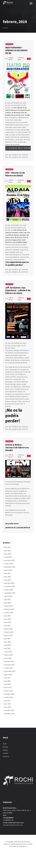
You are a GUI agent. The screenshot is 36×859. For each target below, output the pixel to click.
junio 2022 (7, 551)
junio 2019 (7, 619)
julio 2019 (7, 616)
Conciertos (9, 44)
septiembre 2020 (9, 593)
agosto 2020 (8, 596)
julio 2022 (7, 547)
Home (5, 744)
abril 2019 (7, 626)
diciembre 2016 (9, 694)
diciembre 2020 (9, 583)
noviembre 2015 (9, 714)
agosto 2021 (8, 570)
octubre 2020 (8, 590)
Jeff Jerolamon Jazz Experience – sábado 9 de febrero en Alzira (17, 290)
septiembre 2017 (9, 671)
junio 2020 (7, 603)
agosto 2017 (8, 674)
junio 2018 (7, 642)
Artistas (5, 747)
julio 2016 (7, 701)
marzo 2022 (8, 557)
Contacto (6, 756)
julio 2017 (7, 678)
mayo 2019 (7, 622)
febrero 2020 (8, 606)
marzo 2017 (8, 687)
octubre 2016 (8, 697)
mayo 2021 (7, 580)
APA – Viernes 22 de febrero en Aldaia (15, 174)
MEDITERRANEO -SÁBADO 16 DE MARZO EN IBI (16, 50)
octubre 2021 (8, 564)
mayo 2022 (7, 554)
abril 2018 (7, 648)
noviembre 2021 (9, 560)
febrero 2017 (8, 691)
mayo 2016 (7, 707)
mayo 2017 (7, 684)
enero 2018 (8, 658)
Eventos (5, 753)
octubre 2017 (8, 668)
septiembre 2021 (9, 567)
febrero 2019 (8, 629)
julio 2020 (7, 599)
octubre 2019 (8, 612)
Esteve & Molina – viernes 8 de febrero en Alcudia (17, 447)
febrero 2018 (8, 655)
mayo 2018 (7, 645)
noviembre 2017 (9, 665)
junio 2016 (7, 704)
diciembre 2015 (9, 710)
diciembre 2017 (9, 661)
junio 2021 (7, 577)
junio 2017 (7, 681)
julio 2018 (7, 639)
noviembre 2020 (9, 586)
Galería (5, 750)
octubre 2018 (8, 632)
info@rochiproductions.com (13, 823)
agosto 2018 (8, 635)
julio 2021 (7, 573)
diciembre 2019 (9, 609)
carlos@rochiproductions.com (13, 825)
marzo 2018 (8, 652)
